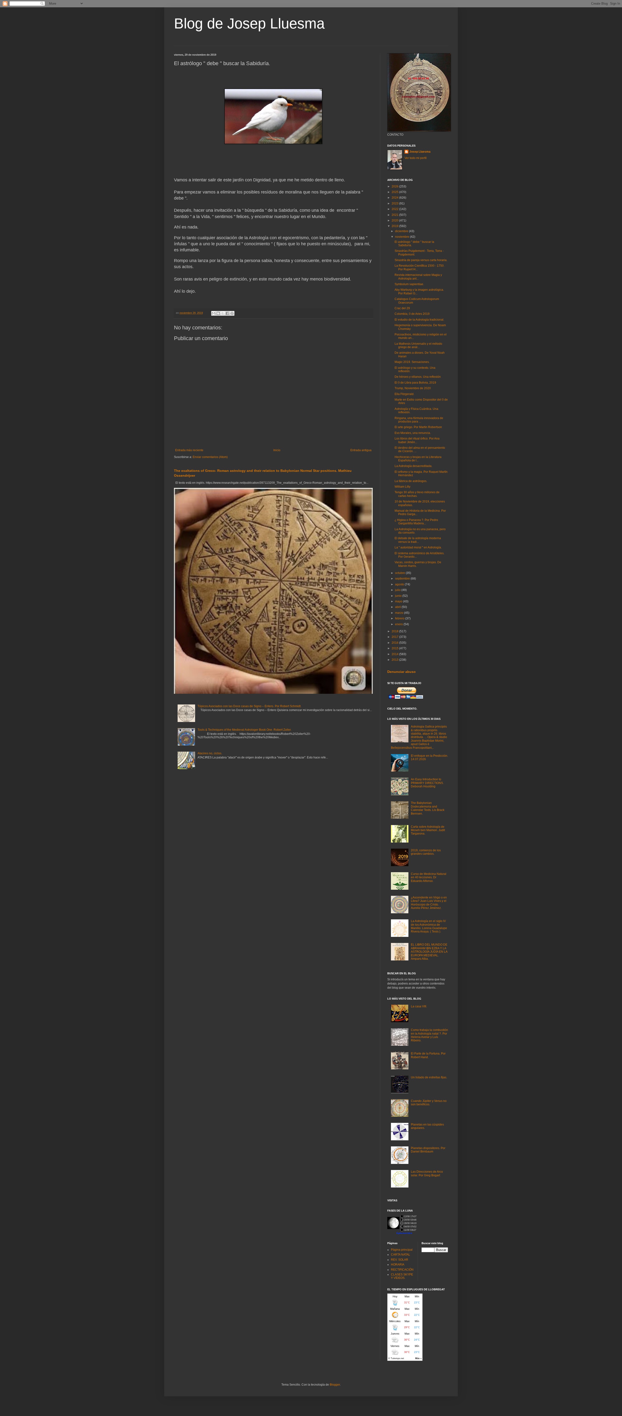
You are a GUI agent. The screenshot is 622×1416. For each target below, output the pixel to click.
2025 (395, 192)
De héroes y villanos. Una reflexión (418, 376)
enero (399, 624)
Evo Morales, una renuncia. (413, 433)
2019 (395, 226)
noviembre (402, 236)
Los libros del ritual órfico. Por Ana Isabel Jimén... (417, 440)
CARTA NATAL (400, 1254)
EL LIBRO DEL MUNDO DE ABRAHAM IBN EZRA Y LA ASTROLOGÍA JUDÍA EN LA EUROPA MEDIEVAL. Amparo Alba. (429, 951)
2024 (395, 197)
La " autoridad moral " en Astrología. (418, 547)
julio (398, 590)
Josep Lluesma (420, 151)
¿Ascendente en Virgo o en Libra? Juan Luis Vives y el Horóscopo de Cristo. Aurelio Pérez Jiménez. (429, 903)
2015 (395, 648)
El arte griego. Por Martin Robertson (418, 427)
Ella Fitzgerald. (404, 394)
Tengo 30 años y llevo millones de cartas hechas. (417, 494)
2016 (395, 642)
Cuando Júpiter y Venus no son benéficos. (429, 1102)
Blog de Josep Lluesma (249, 23)
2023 (395, 203)
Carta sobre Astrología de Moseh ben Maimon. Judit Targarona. (428, 830)
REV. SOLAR (399, 1259)
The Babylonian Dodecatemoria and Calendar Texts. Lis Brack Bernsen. (427, 808)
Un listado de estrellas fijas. (429, 1077)
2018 (395, 631)
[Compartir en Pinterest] (232, 313)
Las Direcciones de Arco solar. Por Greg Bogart (427, 1173)
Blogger (335, 1384)
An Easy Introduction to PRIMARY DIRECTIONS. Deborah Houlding (427, 783)
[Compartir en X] (222, 313)
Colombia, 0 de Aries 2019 (412, 314)
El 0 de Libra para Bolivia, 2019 (415, 382)
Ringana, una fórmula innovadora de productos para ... (419, 419)
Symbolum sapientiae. (409, 284)
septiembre (403, 578)
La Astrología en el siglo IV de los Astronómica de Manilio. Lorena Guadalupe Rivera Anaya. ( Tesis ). (429, 926)
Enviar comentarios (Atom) (210, 457)
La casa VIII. (419, 1006)
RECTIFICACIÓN (402, 1269)
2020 (395, 220)
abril (398, 607)
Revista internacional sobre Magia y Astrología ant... (418, 276)
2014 (395, 654)
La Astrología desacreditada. (413, 466)
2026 (395, 186)
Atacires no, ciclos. (210, 753)
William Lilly (402, 486)
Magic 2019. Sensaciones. (412, 362)
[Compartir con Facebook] (227, 313)
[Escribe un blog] (218, 313)
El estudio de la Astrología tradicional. (419, 319)
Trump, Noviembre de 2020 (413, 388)
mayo (399, 601)
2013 (395, 659)
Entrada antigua (360, 450)
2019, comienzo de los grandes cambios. (426, 852)
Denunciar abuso (401, 672)
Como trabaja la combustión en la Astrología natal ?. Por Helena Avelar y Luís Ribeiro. (429, 1035)
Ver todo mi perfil (416, 158)
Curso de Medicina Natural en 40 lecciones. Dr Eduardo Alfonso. (428, 877)
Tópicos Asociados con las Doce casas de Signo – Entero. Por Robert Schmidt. (249, 706)
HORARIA (397, 1264)
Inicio (276, 450)
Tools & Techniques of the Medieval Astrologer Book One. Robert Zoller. (244, 729)
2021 (395, 215)
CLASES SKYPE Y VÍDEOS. (402, 1276)
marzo (399, 613)
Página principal (402, 1249)
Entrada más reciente (189, 450)
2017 (395, 637)
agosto (400, 584)
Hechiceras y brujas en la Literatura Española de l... (418, 458)
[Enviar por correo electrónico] (213, 313)
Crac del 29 (402, 308)
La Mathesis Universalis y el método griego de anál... (418, 345)
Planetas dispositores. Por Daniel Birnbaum (428, 1149)
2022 (395, 209)
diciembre (402, 231)
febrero (400, 618)
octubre (400, 573)
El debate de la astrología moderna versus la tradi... (418, 539)
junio (398, 596)
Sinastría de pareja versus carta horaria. (421, 260)
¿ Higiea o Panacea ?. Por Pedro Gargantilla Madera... (416, 521)
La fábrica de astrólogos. (411, 481)
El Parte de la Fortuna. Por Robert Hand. (428, 1055)
